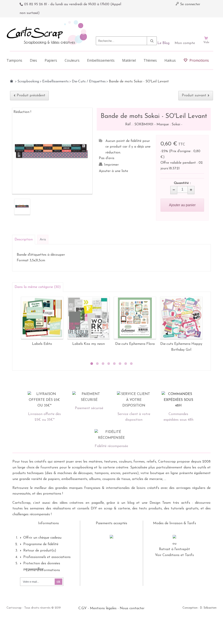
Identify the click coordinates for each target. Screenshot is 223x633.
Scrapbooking (28, 81)
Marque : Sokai (169, 124)
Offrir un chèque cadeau (42, 537)
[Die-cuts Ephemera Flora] (135, 318)
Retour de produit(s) (39, 550)
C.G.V (82, 608)
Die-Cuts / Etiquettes (89, 81)
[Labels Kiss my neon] (88, 318)
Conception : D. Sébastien (199, 607)
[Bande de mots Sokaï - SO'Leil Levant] (22, 207)
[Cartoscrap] (48, 21)
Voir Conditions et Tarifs (174, 555)
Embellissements (55, 81)
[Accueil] (11, 81)
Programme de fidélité (40, 544)
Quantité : (182, 183)
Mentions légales (103, 608)
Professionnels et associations (47, 557)
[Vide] (206, 26)
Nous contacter (132, 608)
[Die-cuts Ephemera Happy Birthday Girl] (181, 318)
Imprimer (111, 165)
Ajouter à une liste (113, 171)
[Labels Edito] (42, 318)
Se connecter (189, 4)
